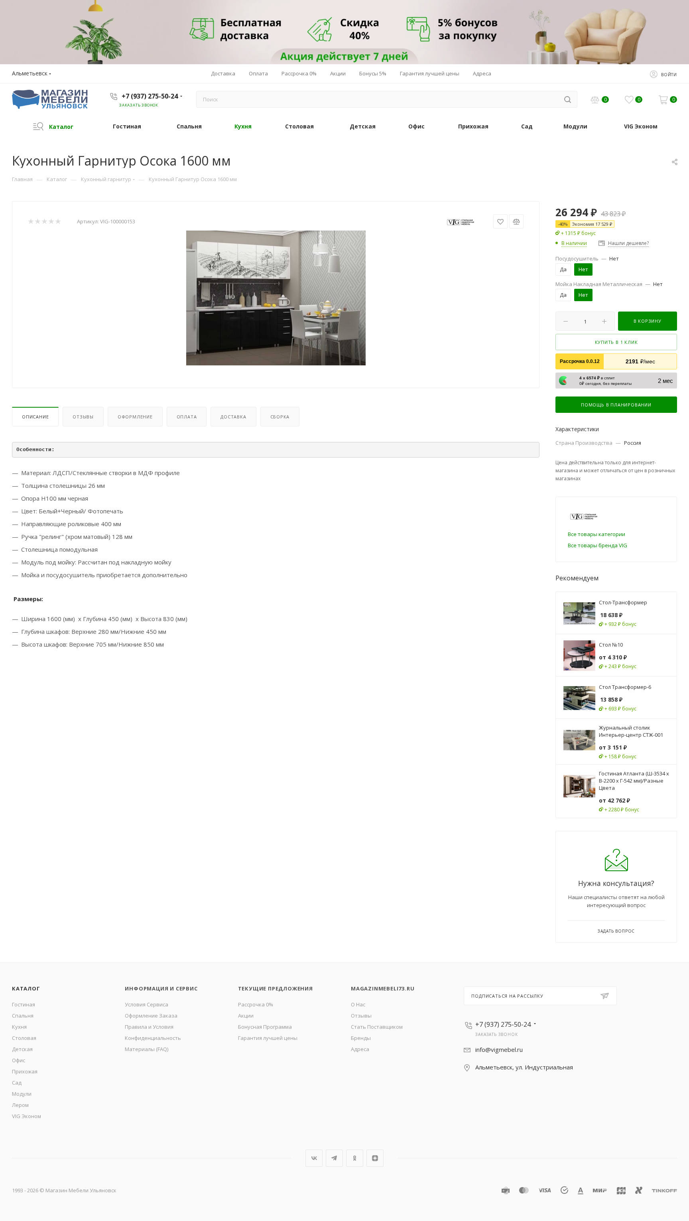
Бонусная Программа (265, 1026)
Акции (246, 1015)
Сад (17, 1082)
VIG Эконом (26, 1116)
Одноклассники (354, 1158)
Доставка (233, 417)
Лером (20, 1105)
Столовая (24, 1037)
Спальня (22, 1015)
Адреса (360, 1049)
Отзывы (83, 417)
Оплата (187, 417)
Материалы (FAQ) (146, 1049)
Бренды (361, 1037)
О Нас (358, 1004)
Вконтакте (314, 1158)
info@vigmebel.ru (499, 1049)
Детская (22, 1049)
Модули (21, 1093)
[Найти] (567, 99)
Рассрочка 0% (255, 1004)
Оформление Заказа (151, 1015)
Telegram (334, 1158)
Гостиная (23, 1004)
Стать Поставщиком (377, 1026)
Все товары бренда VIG (597, 545)
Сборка (280, 417)
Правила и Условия (149, 1026)
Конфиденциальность (153, 1037)
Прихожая (24, 1071)
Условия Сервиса (146, 1004)
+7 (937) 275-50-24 (150, 96)
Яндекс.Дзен (375, 1158)
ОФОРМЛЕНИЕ (135, 417)
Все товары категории (596, 534)
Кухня (19, 1026)
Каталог (26, 988)
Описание (35, 417)
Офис (18, 1060)
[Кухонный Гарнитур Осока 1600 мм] (276, 298)
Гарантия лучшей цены (267, 1037)
